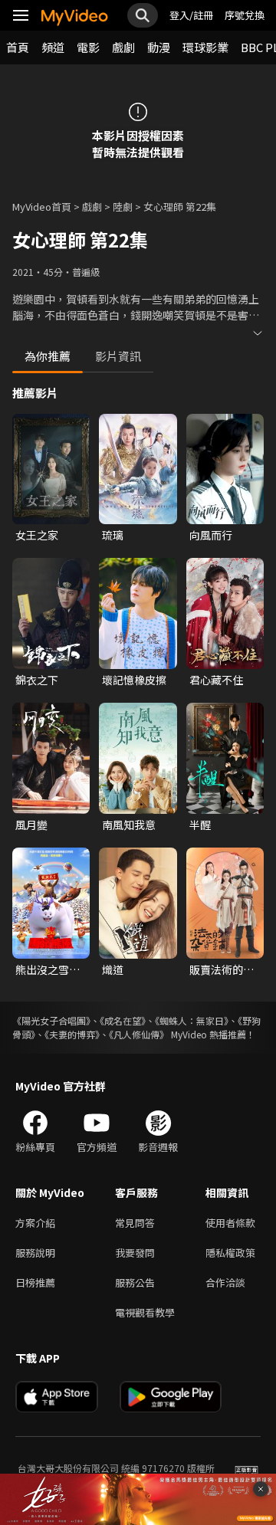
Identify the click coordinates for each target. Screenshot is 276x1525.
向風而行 (210, 535)
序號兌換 (244, 15)
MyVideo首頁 (41, 206)
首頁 (17, 47)
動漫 (158, 47)
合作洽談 (225, 1282)
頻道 (52, 47)
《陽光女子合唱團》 (51, 1020)
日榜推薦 (35, 1282)
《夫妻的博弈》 (72, 1034)
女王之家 (36, 535)
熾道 (112, 969)
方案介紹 (35, 1222)
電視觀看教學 (145, 1312)
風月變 (31, 824)
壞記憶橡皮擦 (134, 679)
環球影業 (205, 47)
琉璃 (112, 535)
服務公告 (135, 1282)
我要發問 (135, 1252)
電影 (88, 47)
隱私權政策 (230, 1252)
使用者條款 (230, 1222)
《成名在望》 (123, 1020)
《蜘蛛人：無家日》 (191, 1020)
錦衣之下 (36, 679)
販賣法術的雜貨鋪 (221, 969)
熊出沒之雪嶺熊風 (47, 969)
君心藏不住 (216, 679)
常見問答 (135, 1222)
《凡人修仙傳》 (139, 1034)
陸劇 (123, 206)
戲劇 (123, 47)
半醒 (200, 824)
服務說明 (35, 1252)
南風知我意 (129, 824)
